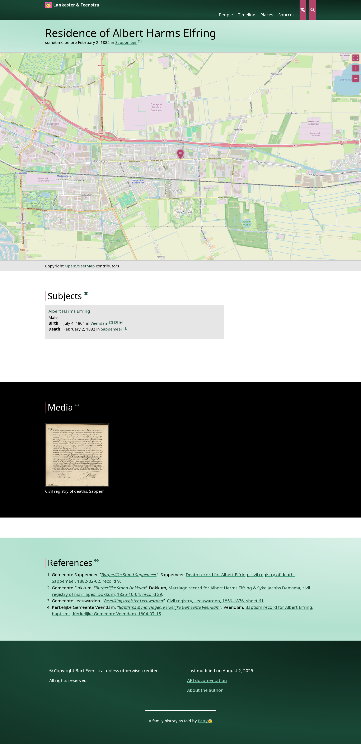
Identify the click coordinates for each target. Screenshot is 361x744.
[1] (140, 41)
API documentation (207, 680)
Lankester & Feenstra (76, 5)
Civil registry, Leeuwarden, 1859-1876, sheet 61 (215, 601)
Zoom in (355, 68)
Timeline (246, 15)
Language (303, 10)
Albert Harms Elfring (69, 311)
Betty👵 (205, 720)
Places (266, 15)
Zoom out (355, 78)
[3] (116, 322)
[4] (121, 322)
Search (312, 10)
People (226, 15)
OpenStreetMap (80, 265)
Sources (286, 15)
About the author (205, 690)
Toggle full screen (355, 58)
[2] (111, 322)
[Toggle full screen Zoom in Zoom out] (180, 156)
